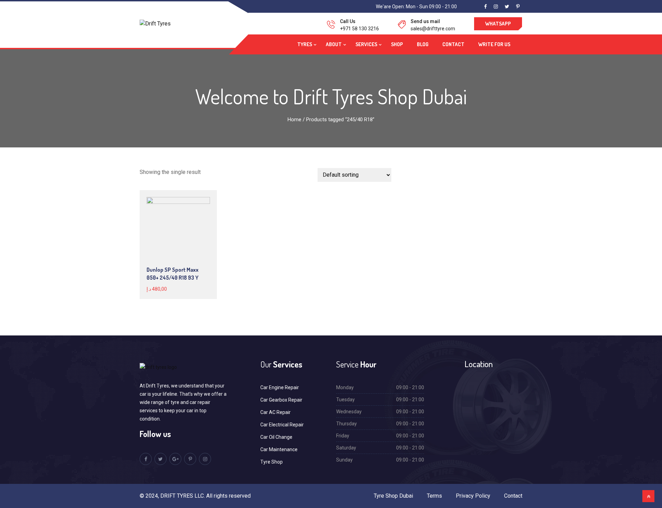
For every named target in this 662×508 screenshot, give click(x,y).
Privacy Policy (473, 496)
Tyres (304, 44)
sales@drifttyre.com (433, 28)
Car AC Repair (275, 412)
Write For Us (494, 44)
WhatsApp (498, 23)
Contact (453, 44)
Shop (397, 44)
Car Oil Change (276, 437)
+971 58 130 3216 (359, 28)
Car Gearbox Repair (281, 400)
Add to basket (178, 229)
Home (294, 119)
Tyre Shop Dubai (393, 496)
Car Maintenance (279, 449)
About (334, 44)
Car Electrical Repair (282, 424)
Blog (423, 44)
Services (366, 44)
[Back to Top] (648, 496)
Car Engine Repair (279, 387)
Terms (434, 496)
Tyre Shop (271, 462)
